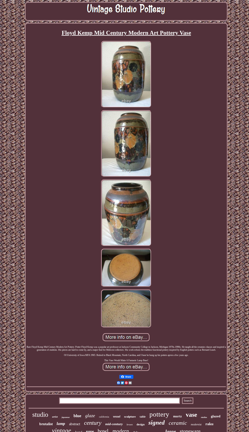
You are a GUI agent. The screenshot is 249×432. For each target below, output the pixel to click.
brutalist (46, 424)
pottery (159, 414)
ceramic (178, 423)
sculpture (130, 416)
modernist (196, 424)
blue (77, 415)
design (141, 424)
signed (156, 422)
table (143, 416)
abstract (74, 424)
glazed (215, 416)
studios (204, 417)
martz (177, 416)
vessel (116, 416)
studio (40, 414)
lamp (61, 423)
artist (55, 416)
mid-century (114, 424)
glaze (90, 415)
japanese (66, 417)
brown (130, 424)
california (104, 416)
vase (191, 414)
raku (209, 424)
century (92, 423)
